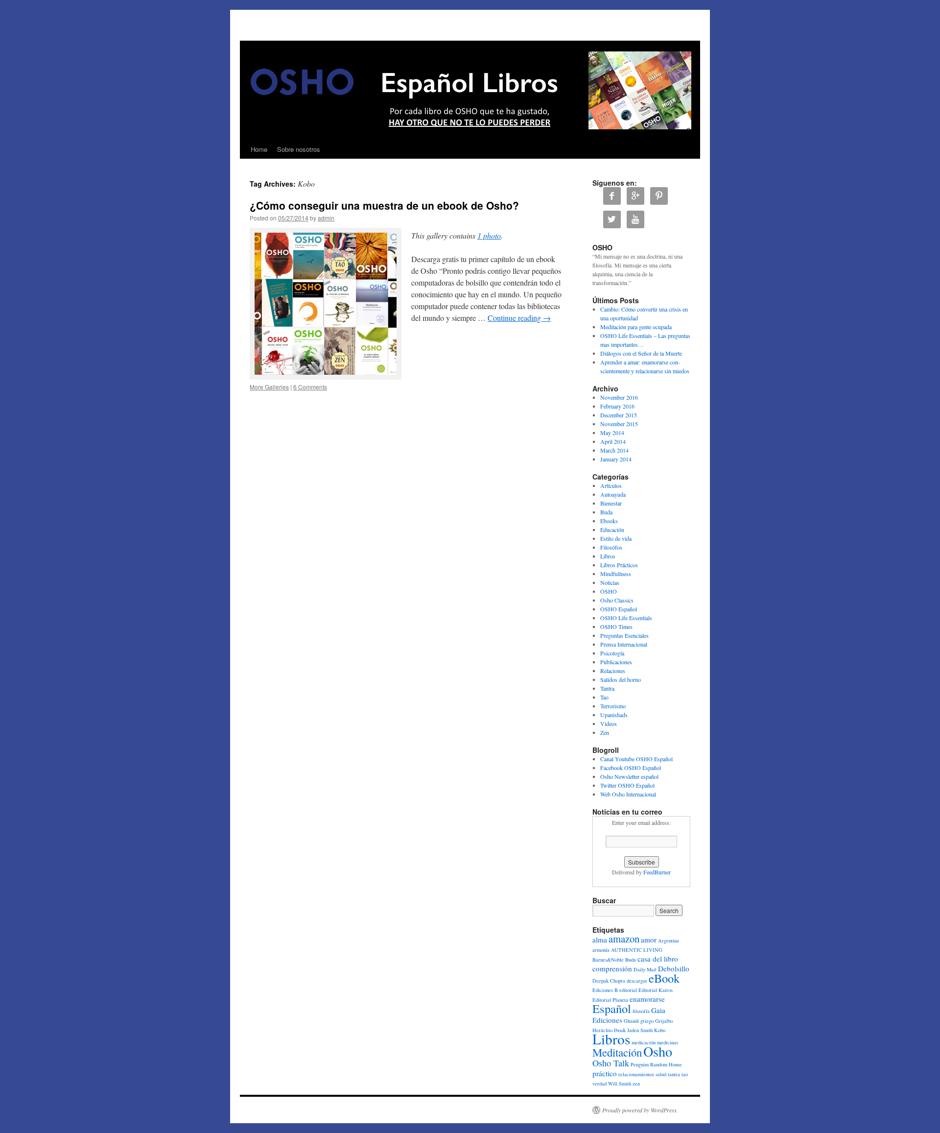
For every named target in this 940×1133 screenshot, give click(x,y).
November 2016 (619, 397)
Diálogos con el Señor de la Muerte (641, 353)
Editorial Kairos (655, 990)
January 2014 (616, 459)
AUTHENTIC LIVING (636, 949)
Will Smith (619, 1083)
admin (326, 218)
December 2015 (618, 415)
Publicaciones (616, 662)
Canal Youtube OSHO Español (636, 759)
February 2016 (617, 406)
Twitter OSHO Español (627, 785)
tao (685, 1074)
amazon (624, 938)
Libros (607, 556)
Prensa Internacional (623, 644)
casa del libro (657, 959)
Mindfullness (615, 574)
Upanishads (614, 715)
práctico (604, 1073)
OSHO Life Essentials (626, 618)
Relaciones (612, 671)
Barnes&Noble (608, 959)
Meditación (617, 1052)
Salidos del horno (620, 679)
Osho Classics (617, 600)
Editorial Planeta (610, 999)
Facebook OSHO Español (630, 767)
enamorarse (647, 999)
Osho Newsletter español (629, 776)
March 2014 (614, 450)
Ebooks (609, 521)
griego (647, 1020)
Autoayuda (613, 494)
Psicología (612, 653)
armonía (601, 949)
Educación (612, 529)
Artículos (611, 485)
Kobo (659, 1030)
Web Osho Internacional (628, 794)
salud (661, 1074)
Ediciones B (605, 990)
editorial (628, 990)
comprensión (612, 968)
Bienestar (611, 503)
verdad (599, 1083)
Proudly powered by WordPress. (640, 1110)
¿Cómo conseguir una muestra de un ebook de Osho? (384, 205)
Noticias (609, 582)
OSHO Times (616, 626)
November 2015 (619, 424)
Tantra (607, 688)
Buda (606, 512)
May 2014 (612, 432)
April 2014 (613, 441)
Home (259, 149)
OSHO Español (618, 609)
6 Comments (310, 387)
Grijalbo (664, 1020)
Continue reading (519, 318)
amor (649, 939)
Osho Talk (610, 1063)
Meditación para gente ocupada (636, 327)
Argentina (668, 940)
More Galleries (269, 387)
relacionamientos (636, 1074)
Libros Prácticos (619, 565)
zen (636, 1083)
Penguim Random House (656, 1064)
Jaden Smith (640, 1030)
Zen (604, 732)
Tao (604, 697)
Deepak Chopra (608, 980)
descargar (637, 980)
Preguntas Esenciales (624, 635)
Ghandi (631, 1020)
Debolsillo (673, 968)
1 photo (489, 235)
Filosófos (611, 547)
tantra (674, 1074)
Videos (608, 723)
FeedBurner (657, 872)
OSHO (608, 591)
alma (599, 939)
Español (611, 1008)
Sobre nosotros (298, 149)
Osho (657, 1051)
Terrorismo (613, 706)
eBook (664, 978)
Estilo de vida (616, 538)
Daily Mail (645, 969)
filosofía (641, 1011)
